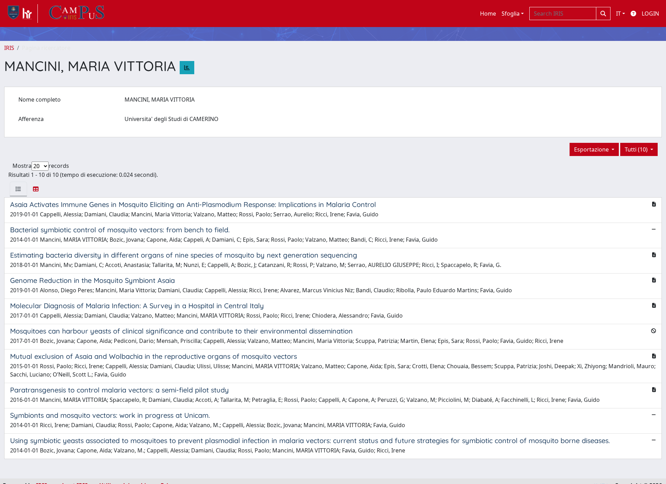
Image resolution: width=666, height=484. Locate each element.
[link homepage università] (76, 13)
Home (488, 13)
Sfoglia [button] (511, 13)
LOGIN (650, 13)
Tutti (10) (637, 149)
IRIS (9, 48)
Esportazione (592, 149)
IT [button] (618, 13)
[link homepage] (21, 13)
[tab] (18, 189)
